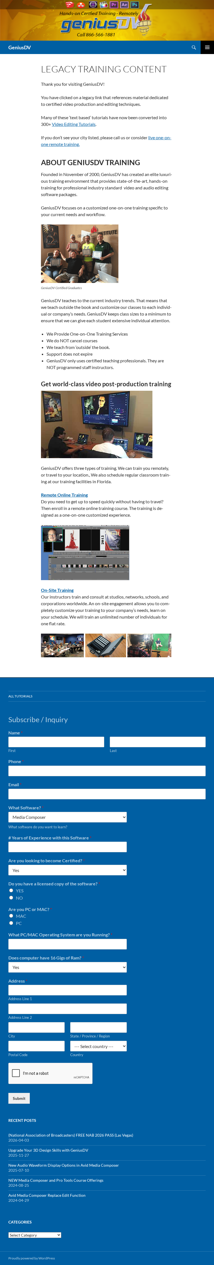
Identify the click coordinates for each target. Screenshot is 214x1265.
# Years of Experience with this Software (49, 837)
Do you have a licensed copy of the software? (54, 883)
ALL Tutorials (20, 696)
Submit (19, 1098)
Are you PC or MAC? (30, 909)
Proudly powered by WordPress (31, 1258)
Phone (16, 761)
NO (19, 897)
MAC (21, 916)
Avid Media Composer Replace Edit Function (47, 1195)
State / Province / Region (90, 1036)
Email (14, 784)
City (11, 1036)
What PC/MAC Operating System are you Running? (60, 934)
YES (19, 890)
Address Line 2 (20, 1017)
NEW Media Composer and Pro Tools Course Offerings (55, 1180)
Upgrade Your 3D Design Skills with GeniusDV (48, 1150)
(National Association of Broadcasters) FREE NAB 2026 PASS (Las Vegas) (70, 1135)
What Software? (25, 807)
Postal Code (18, 1054)
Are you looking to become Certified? (46, 860)
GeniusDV (19, 47)
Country (76, 1054)
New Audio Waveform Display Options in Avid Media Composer (63, 1165)
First (12, 750)
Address (17, 980)
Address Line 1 (20, 999)
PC (19, 923)
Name (15, 732)
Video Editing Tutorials (74, 124)
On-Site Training (57, 590)
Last (113, 750)
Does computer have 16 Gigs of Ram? (46, 957)
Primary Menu (207, 47)
